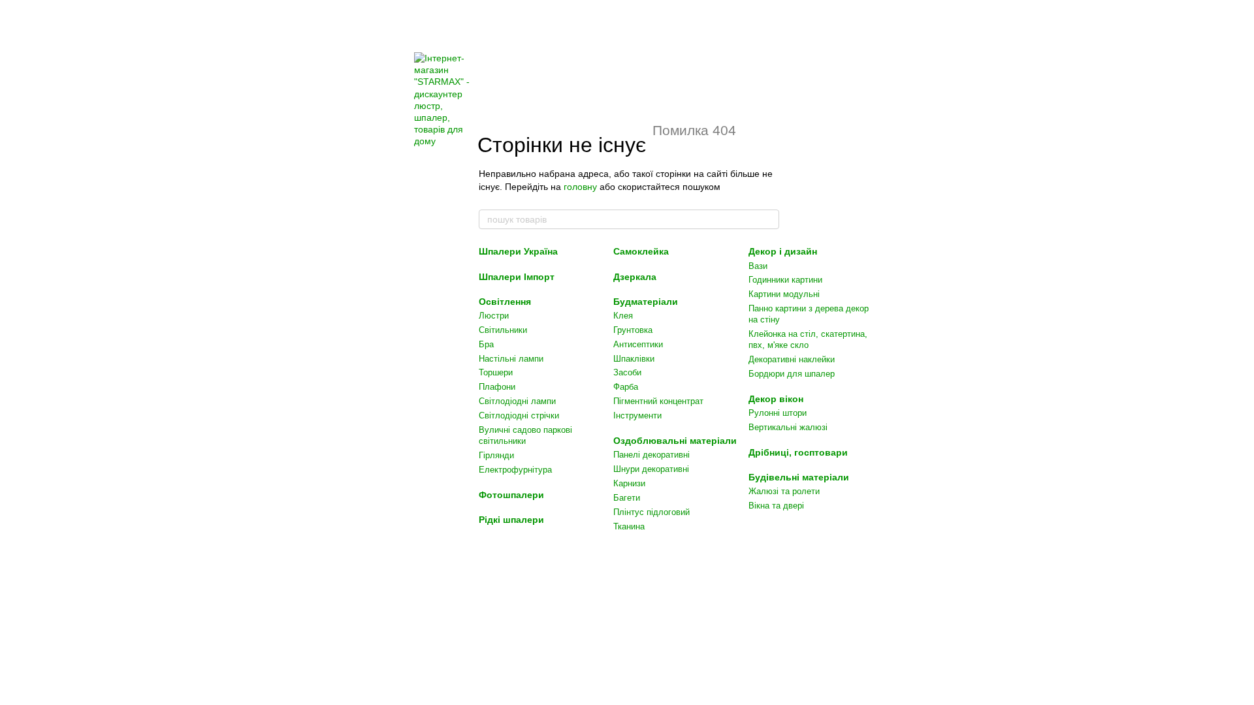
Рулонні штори (777, 413)
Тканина (629, 526)
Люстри (494, 316)
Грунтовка (632, 330)
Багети (626, 498)
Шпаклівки (633, 359)
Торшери (496, 372)
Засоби (627, 372)
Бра (486, 344)
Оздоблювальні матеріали (675, 440)
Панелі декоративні (651, 455)
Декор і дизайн (782, 251)
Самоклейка (641, 251)
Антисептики (638, 344)
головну (580, 186)
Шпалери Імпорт (517, 277)
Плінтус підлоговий (651, 512)
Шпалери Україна (518, 251)
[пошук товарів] (768, 219)
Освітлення (505, 301)
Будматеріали (645, 301)
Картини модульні (784, 294)
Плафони (497, 387)
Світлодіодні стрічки (519, 415)
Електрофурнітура (515, 470)
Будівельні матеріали (798, 477)
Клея (623, 316)
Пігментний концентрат (658, 401)
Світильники (503, 330)
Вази (757, 266)
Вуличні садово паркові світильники (525, 435)
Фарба (625, 387)
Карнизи (629, 483)
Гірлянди (496, 455)
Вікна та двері (776, 505)
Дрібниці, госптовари (798, 452)
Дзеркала (634, 277)
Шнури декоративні (651, 469)
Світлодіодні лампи (517, 401)
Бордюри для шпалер (791, 374)
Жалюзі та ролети (784, 491)
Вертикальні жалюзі (788, 427)
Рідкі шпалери (511, 519)
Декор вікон (775, 399)
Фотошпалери (511, 495)
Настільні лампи (511, 359)
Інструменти (637, 415)
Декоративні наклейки (791, 359)
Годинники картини (785, 280)
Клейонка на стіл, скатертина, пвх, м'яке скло (807, 339)
